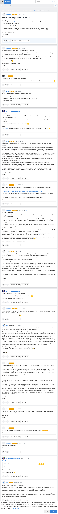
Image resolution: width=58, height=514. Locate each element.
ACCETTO (53, 511)
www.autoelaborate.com (15, 22)
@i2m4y (4, 460)
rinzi (7, 76)
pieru (7, 482)
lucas (7, 325)
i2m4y (7, 91)
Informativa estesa (15, 508)
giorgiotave (8, 111)
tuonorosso (8, 14)
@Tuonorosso (5, 128)
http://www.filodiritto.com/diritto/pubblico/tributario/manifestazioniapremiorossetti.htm (24, 191)
